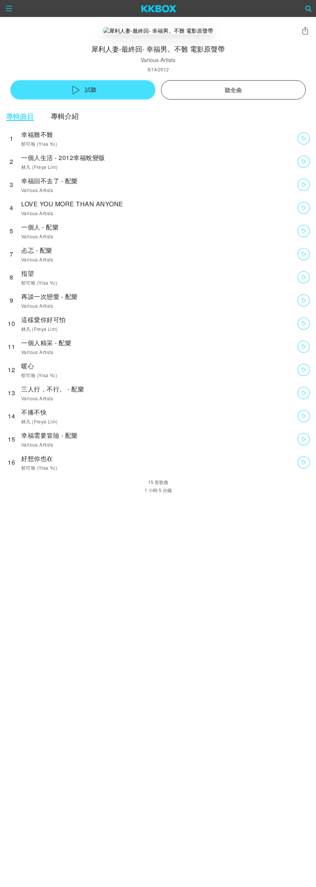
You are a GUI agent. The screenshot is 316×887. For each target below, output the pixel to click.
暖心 (27, 365)
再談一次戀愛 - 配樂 (49, 296)
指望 (27, 273)
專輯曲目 (20, 116)
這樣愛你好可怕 (43, 319)
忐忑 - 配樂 (36, 250)
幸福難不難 (37, 134)
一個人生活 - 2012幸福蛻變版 (63, 157)
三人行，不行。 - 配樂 (52, 388)
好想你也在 (37, 458)
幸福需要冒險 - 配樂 (49, 435)
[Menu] (8, 8)
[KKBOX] (159, 8)
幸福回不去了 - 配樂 (49, 180)
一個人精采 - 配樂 (46, 342)
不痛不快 (34, 412)
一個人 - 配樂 (40, 227)
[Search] (308, 8)
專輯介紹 (65, 116)
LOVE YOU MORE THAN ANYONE (72, 203)
